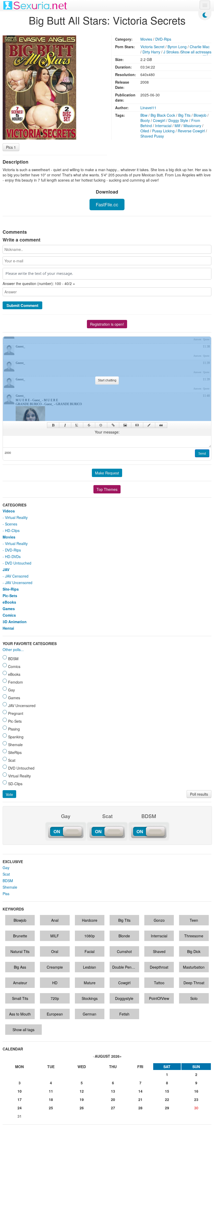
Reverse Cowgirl (191, 130)
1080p (89, 935)
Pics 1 (11, 147)
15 (167, 1091)
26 (82, 1107)
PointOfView (159, 998)
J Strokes (171, 51)
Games (9, 608)
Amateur (20, 982)
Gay (6, 867)
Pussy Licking (163, 130)
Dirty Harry (151, 51)
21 (140, 1099)
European (55, 1014)
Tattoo (159, 982)
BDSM (8, 880)
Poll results (199, 794)
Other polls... (13, 649)
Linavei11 (148, 107)
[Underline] (77, 425)
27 (113, 1107)
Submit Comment (22, 305)
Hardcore (89, 920)
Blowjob (200, 115)
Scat (6, 874)
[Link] (113, 425)
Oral (54, 951)
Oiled (144, 130)
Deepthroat (159, 967)
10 (19, 1091)
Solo (194, 998)
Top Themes (107, 489)
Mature (90, 982)
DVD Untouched (18, 563)
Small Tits (20, 998)
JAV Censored (16, 576)
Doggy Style (178, 120)
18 (51, 1099)
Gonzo (159, 920)
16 (196, 1091)
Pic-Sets (10, 595)
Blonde (124, 935)
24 (19, 1107)
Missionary (192, 125)
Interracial (163, 125)
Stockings (90, 998)
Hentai (8, 628)
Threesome (193, 935)
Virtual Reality (16, 517)
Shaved (159, 951)
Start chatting (107, 380)
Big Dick (193, 951)
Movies (146, 39)
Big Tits (184, 115)
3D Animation (15, 621)
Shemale (10, 887)
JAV (6, 569)
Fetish (124, 1014)
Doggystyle (124, 998)
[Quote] (161, 425)
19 (82, 1099)
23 (196, 1099)
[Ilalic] (65, 425)
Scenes (11, 524)
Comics (9, 615)
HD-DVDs (13, 556)
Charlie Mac (200, 46)
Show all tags (23, 1029)
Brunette (20, 935)
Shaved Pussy (152, 136)
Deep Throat (193, 982)
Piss (6, 893)
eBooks (9, 602)
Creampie (55, 967)
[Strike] (89, 425)
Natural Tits (19, 951)
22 (167, 1099)
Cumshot (124, 951)
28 (140, 1107)
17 (19, 1099)
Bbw (143, 115)
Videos (9, 510)
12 (82, 1091)
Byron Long (177, 46)
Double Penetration (125, 967)
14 (140, 1091)
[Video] (137, 425)
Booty (145, 120)
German (89, 1014)
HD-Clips (12, 530)
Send (202, 453)
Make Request (107, 472)
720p (55, 998)
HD (54, 982)
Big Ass (20, 967)
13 (113, 1091)
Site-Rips (11, 589)
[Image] (125, 425)
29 (167, 1107)
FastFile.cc (107, 204)
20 (113, 1099)
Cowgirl (159, 120)
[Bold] (53, 425)
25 (51, 1107)
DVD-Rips (163, 39)
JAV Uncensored (18, 582)
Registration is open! (107, 324)
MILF (54, 935)
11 (51, 1091)
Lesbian (89, 967)
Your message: (107, 432)
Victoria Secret (152, 46)
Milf (177, 125)
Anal (54, 920)
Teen (194, 920)
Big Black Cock (163, 115)
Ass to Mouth (20, 1014)
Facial (89, 951)
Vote (9, 794)
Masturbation (194, 967)
